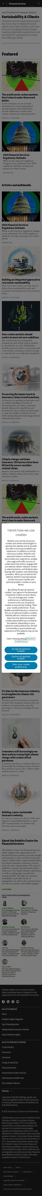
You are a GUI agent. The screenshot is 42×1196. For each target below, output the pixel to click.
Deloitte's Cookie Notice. (25, 639)
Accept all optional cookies (21, 650)
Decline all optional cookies (21, 657)
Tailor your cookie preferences (21, 665)
